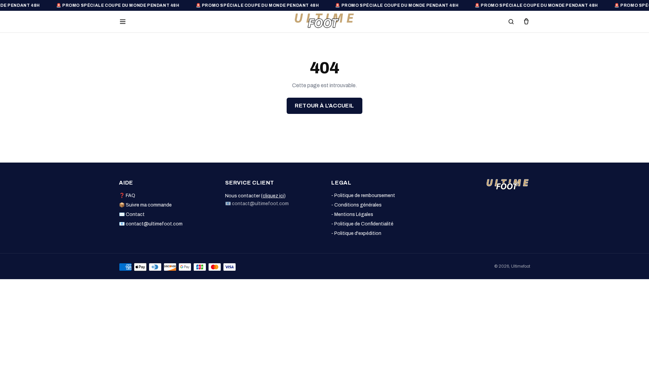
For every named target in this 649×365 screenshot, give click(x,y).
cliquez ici (273, 195)
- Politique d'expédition (356, 233)
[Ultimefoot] (324, 21)
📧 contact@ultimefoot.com (151, 223)
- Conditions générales (356, 205)
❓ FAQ (127, 195)
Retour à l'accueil (324, 105)
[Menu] (122, 21)
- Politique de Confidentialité (362, 223)
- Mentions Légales (352, 214)
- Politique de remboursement (363, 195)
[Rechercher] (511, 22)
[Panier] (526, 21)
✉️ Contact (132, 214)
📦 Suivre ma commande (145, 205)
